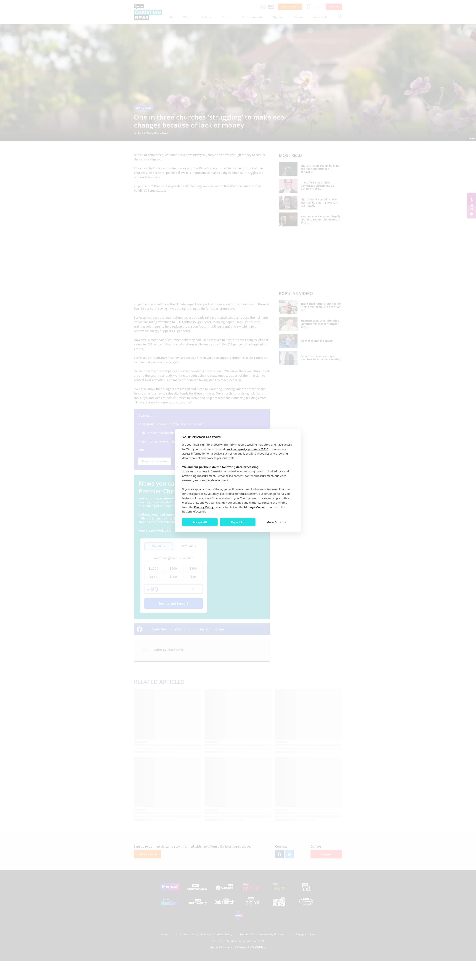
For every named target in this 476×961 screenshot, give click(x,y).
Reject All (238, 522)
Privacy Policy (204, 507)
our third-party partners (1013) (247, 449)
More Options (276, 522)
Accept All (200, 522)
